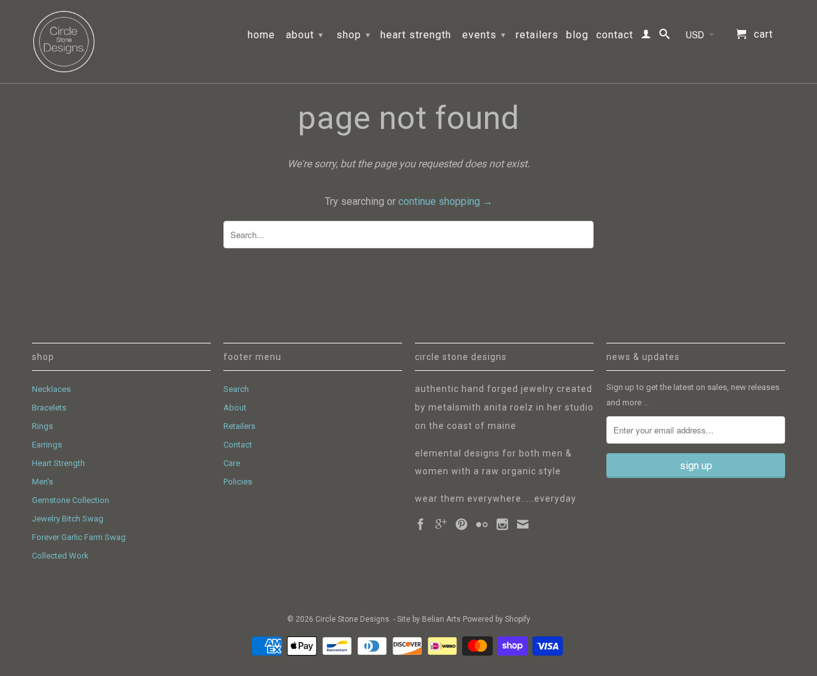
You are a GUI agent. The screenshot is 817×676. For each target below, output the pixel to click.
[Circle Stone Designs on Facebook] (420, 524)
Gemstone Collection (70, 500)
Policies (237, 481)
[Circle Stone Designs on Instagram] (502, 524)
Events (484, 35)
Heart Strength (415, 35)
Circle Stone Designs (352, 619)
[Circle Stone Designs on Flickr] (482, 524)
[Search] (664, 36)
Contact (614, 35)
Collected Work (60, 555)
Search (236, 389)
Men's (42, 481)
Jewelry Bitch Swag (67, 518)
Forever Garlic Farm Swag (79, 537)
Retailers (537, 35)
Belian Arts (441, 619)
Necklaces (51, 389)
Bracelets (49, 407)
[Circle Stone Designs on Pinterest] (461, 524)
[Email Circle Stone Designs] (522, 524)
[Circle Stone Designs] (64, 41)
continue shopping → (445, 201)
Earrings (47, 444)
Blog (577, 35)
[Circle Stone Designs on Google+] (441, 524)
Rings (42, 426)
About (305, 35)
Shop (353, 35)
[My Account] (646, 36)
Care (231, 463)
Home (261, 35)
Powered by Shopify (496, 619)
